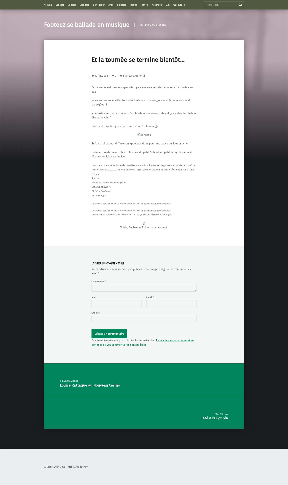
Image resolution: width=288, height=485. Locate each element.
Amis (111, 4)
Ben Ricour (99, 4)
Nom (95, 297)
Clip (168, 4)
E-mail (150, 297)
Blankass (84, 4)
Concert (60, 4)
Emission (121, 4)
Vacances (157, 4)
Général (72, 4)
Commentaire (99, 281)
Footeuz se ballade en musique (87, 24)
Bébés (133, 4)
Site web (96, 313)
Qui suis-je (179, 4)
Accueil (48, 4)
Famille (144, 4)
